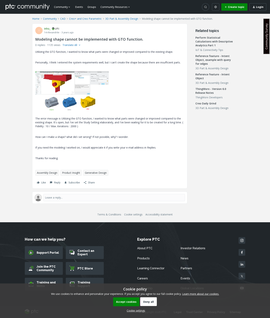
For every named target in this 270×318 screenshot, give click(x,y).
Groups (91, 7)
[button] (234, 7)
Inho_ (47, 28)
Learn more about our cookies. (200, 294)
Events (79, 7)
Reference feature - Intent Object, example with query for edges (213, 59)
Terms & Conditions (109, 214)
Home (35, 18)
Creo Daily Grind (205, 103)
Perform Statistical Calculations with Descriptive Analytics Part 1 (214, 41)
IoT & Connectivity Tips (209, 50)
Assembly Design (47, 172)
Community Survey (266, 36)
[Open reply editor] (109, 197)
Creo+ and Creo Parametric (85, 18)
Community (50, 18)
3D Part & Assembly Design (121, 18)
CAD (63, 18)
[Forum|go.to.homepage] (28, 7)
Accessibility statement (159, 214)
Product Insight (71, 172)
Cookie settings (133, 214)
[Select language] (215, 7)
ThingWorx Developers (209, 97)
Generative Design (96, 172)
